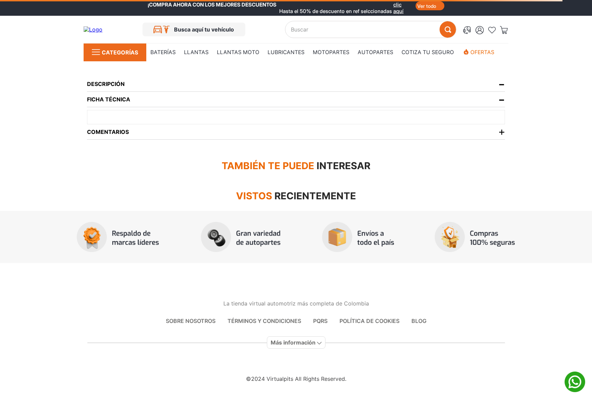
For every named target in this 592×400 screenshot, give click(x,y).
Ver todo (426, 6)
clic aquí (398, 4)
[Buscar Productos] (448, 29)
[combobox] (370, 29)
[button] (468, 29)
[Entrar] (481, 29)
